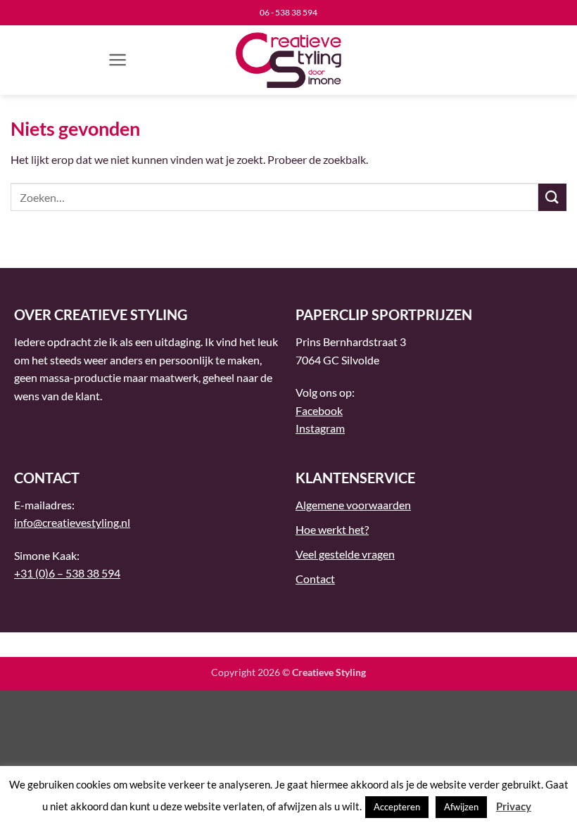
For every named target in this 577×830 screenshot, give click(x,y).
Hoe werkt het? (332, 529)
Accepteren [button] (397, 806)
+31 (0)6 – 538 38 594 (67, 573)
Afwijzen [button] (461, 806)
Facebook (319, 410)
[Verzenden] (552, 197)
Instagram (320, 428)
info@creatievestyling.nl (72, 522)
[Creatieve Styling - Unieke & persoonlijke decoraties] (288, 60)
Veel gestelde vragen (345, 554)
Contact (315, 578)
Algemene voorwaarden (353, 504)
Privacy (513, 806)
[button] (118, 60)
